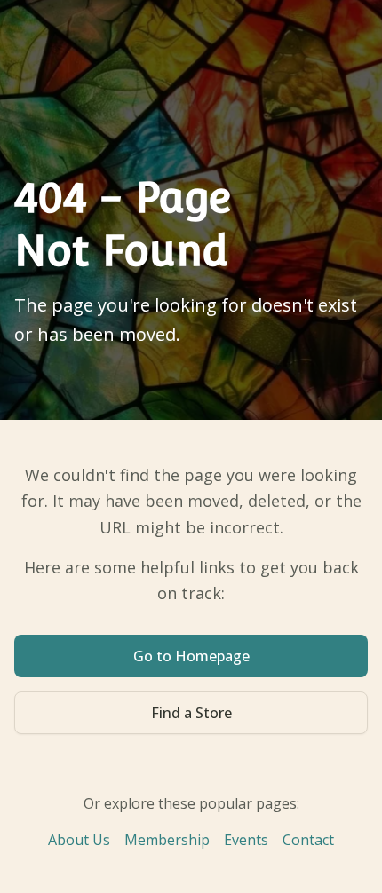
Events (246, 840)
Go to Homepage (191, 656)
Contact (308, 840)
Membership (167, 840)
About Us (79, 840)
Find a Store (191, 713)
